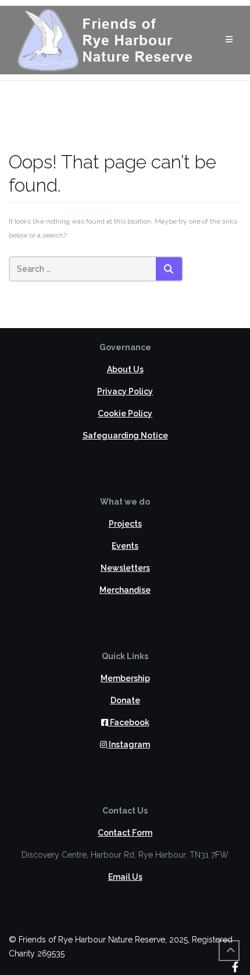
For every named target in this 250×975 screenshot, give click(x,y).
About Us (125, 369)
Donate (125, 700)
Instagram (128, 744)
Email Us (125, 877)
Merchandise (125, 590)
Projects (125, 523)
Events (125, 546)
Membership (125, 678)
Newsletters (125, 568)
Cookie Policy (125, 413)
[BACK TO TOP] (229, 950)
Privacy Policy (125, 391)
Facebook (128, 722)
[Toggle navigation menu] (229, 39)
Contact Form (125, 832)
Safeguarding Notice (125, 435)
